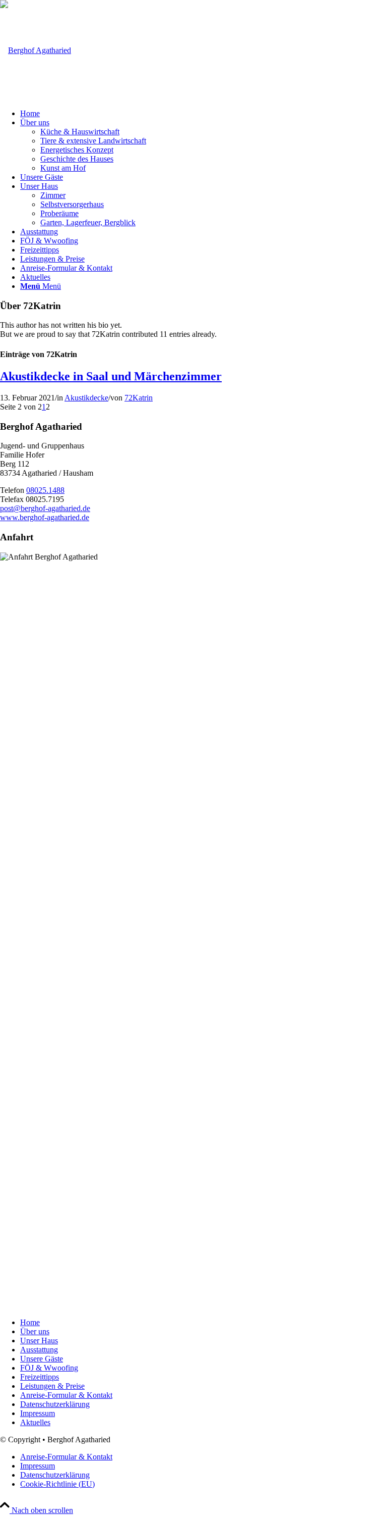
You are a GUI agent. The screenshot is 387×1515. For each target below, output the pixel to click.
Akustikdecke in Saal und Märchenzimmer (111, 376)
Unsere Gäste (41, 1358)
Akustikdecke (86, 397)
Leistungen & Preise (52, 1386)
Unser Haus (39, 1340)
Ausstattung (39, 1349)
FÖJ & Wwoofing (49, 1368)
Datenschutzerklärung (55, 1404)
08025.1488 (45, 490)
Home (30, 1322)
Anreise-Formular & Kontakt (66, 1395)
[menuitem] (203, 113)
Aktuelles (35, 1422)
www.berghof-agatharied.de (44, 517)
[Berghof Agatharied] (35, 50)
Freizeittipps (39, 1377)
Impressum (37, 1413)
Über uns (34, 1331)
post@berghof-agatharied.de (45, 508)
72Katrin (138, 397)
